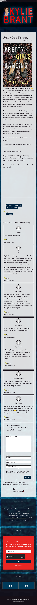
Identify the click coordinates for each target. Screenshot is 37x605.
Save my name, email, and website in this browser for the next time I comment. (17, 472)
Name (7, 455)
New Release (9, 214)
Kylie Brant (18, 291)
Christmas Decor (17, 491)
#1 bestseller (9, 205)
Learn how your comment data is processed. (16, 484)
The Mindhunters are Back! (15, 513)
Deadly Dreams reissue (15, 520)
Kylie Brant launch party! (15, 515)
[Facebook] (10, 585)
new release (18, 205)
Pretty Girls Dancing (11, 207)
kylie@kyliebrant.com (10, 413)
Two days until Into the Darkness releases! (15, 518)
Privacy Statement (19, 565)
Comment (8, 435)
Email (7, 460)
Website (8, 464)
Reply (8, 240)
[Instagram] (26, 585)
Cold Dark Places (19, 489)
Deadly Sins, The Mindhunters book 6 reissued (16, 509)
